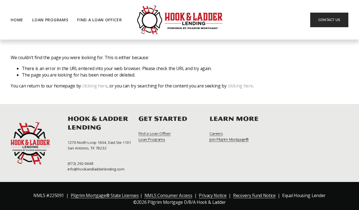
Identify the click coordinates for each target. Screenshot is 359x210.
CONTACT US (329, 19)
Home (17, 19)
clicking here (94, 86)
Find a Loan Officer (99, 19)
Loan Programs (50, 19)
